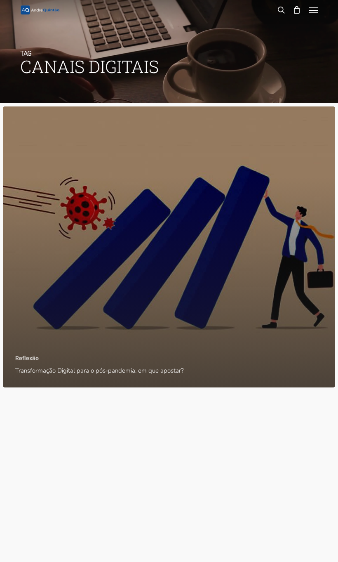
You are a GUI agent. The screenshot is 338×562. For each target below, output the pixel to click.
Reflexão (27, 358)
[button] (313, 10)
